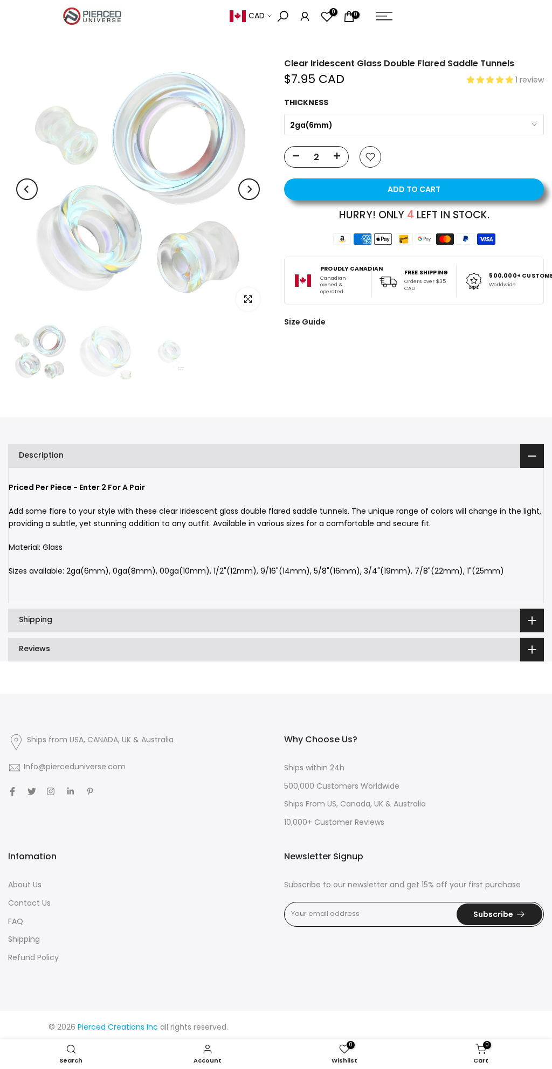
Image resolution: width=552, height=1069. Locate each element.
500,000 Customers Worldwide (341, 787)
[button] (491, 81)
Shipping (24, 940)
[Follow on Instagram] (50, 791)
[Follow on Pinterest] (90, 791)
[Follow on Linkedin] (70, 791)
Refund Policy (33, 958)
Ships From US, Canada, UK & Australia (355, 805)
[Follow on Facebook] (12, 791)
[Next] (249, 189)
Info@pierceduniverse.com (75, 767)
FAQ (15, 922)
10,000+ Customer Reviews (334, 823)
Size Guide (305, 321)
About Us (25, 885)
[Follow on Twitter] (31, 791)
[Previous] (27, 189)
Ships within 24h (314, 768)
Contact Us (29, 904)
